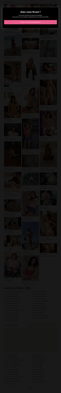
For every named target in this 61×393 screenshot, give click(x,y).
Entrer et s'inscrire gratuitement (30, 22)
